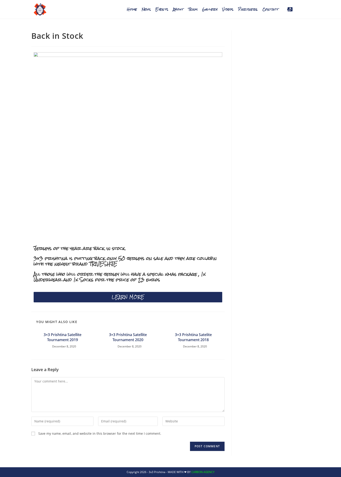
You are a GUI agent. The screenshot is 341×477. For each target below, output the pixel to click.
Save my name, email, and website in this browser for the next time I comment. (99, 433)
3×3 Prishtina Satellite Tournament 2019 (62, 337)
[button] (128, 297)
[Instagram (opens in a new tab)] (308, 9)
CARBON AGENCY (203, 472)
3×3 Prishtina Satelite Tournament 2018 (193, 337)
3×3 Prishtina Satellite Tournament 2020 (128, 337)
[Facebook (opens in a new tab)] (300, 9)
